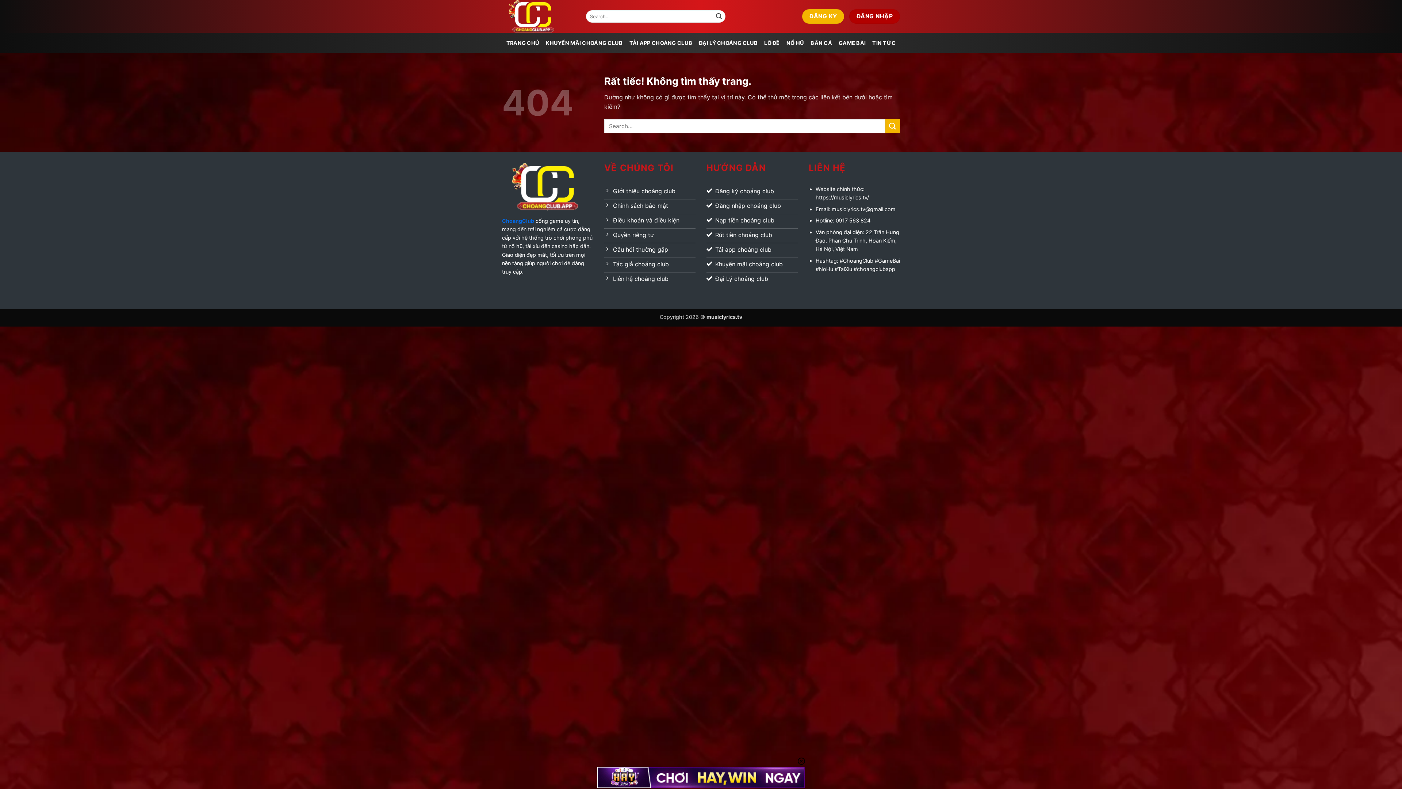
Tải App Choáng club (660, 43)
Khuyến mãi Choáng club (584, 43)
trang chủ (523, 43)
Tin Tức (884, 43)
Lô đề (771, 43)
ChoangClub (518, 221)
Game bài (852, 43)
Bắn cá (821, 43)
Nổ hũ (795, 43)
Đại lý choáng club (728, 43)
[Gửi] (719, 16)
